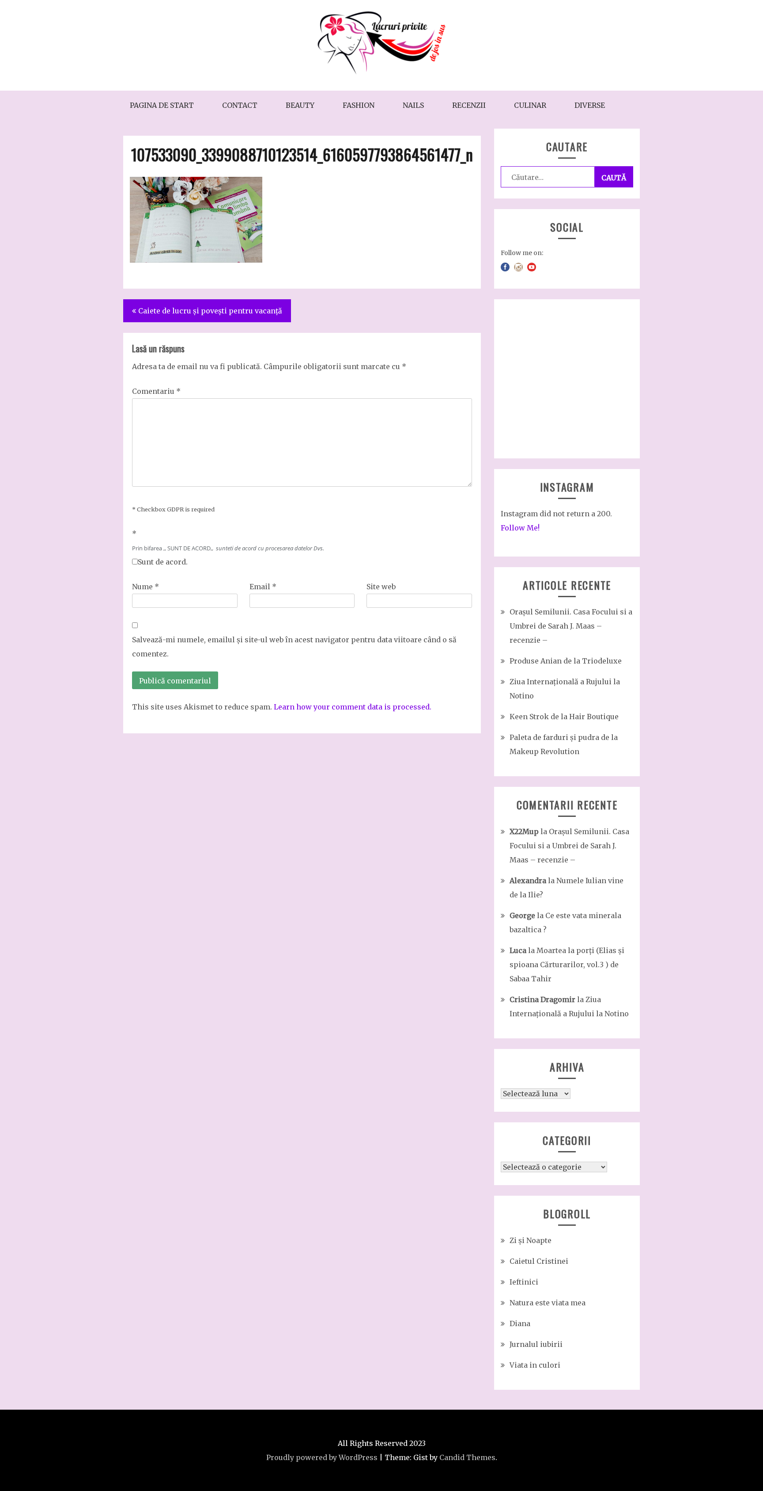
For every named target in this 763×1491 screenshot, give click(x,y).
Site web (381, 586)
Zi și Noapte (530, 1240)
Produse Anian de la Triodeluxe (566, 660)
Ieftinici (524, 1281)
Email (262, 586)
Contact (239, 105)
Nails (413, 105)
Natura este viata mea (547, 1302)
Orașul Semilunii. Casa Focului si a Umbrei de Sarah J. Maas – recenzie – (571, 625)
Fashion (358, 105)
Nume (145, 586)
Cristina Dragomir (542, 999)
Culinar (530, 105)
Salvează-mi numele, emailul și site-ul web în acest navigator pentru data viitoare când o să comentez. (294, 646)
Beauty (300, 105)
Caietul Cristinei (539, 1261)
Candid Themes (467, 1457)
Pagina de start (162, 105)
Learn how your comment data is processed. (352, 706)
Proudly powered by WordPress (322, 1457)
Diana (520, 1323)
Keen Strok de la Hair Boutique (564, 716)
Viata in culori (535, 1365)
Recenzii (469, 105)
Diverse (589, 105)
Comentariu (156, 391)
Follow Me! (520, 527)
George (522, 915)
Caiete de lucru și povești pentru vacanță (210, 310)
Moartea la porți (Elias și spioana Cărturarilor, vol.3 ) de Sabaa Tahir (567, 964)
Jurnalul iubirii (536, 1344)
